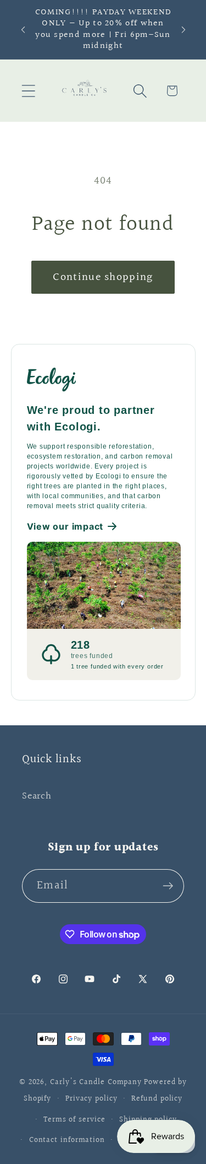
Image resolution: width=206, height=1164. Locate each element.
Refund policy (156, 1098)
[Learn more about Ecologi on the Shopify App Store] (104, 378)
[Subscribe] (167, 886)
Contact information (67, 1140)
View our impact (65, 526)
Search (37, 796)
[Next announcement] (183, 30)
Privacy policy (91, 1098)
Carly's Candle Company (96, 1082)
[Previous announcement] (23, 30)
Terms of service (74, 1119)
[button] (28, 90)
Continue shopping (103, 277)
